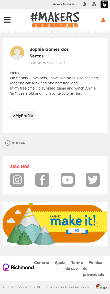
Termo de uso (74, 265)
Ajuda (60, 263)
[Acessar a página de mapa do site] (94, 4)
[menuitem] (63, 4)
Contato (41, 263)
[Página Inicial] (55, 19)
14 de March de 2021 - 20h (47, 63)
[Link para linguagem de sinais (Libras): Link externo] (104, 4)
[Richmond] (18, 268)
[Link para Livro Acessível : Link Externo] (78, 4)
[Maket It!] (55, 224)
